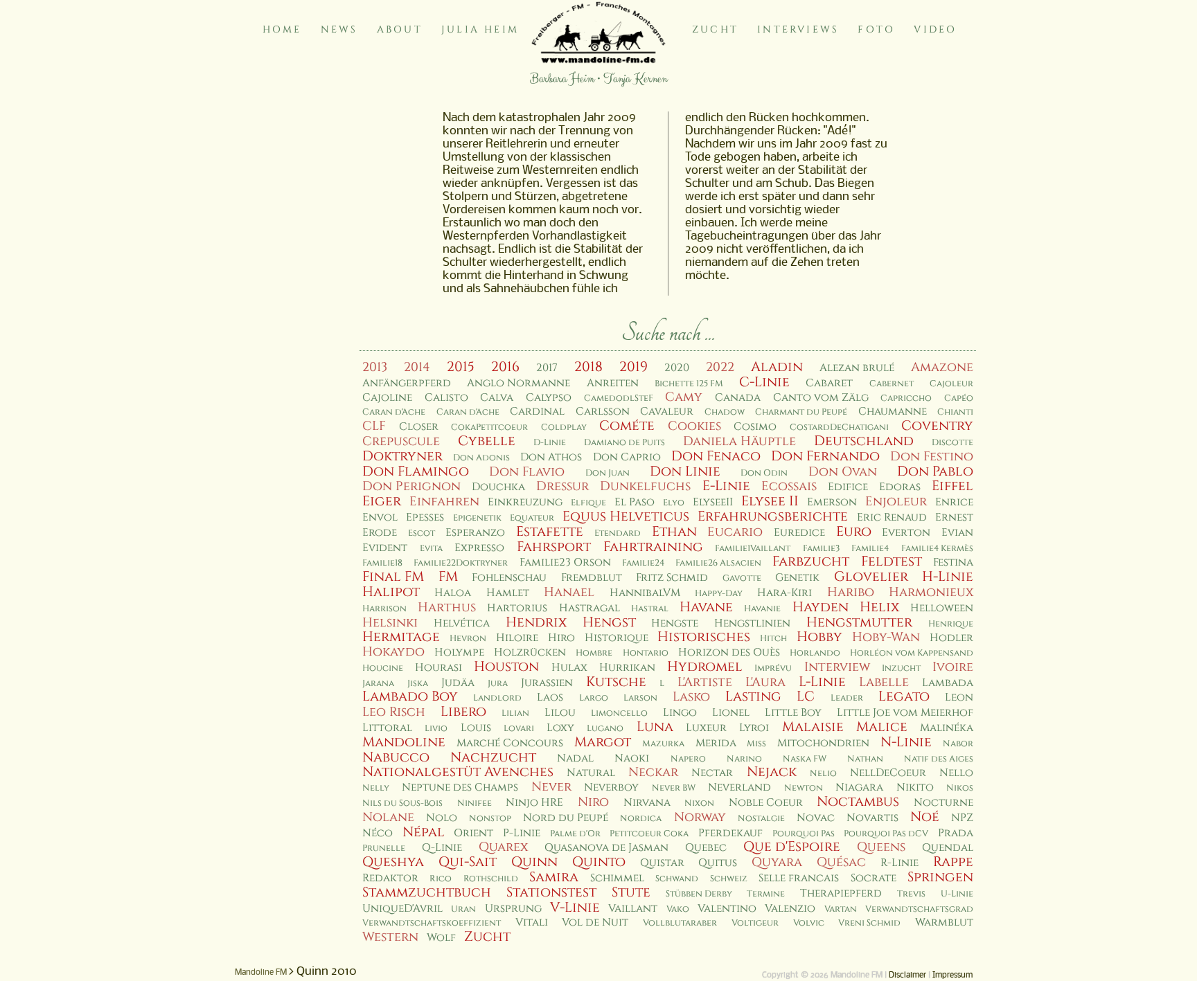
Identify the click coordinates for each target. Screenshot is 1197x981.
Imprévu (773, 668)
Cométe (627, 426)
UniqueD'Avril (402, 908)
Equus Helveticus (625, 516)
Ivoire (952, 667)
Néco (377, 833)
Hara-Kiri (784, 593)
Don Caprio (627, 457)
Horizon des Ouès (729, 652)
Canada (738, 397)
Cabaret (829, 383)
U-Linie (957, 894)
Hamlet (507, 593)
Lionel (731, 712)
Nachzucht (493, 757)
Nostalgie (761, 819)
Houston (506, 667)
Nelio (823, 774)
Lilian (515, 713)
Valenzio (790, 908)
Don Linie (685, 471)
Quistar (662, 863)
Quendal (947, 847)
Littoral (387, 728)
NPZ (962, 818)
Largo (593, 698)
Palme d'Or (575, 834)
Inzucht (901, 668)
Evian (957, 532)
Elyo (673, 503)
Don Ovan (842, 471)
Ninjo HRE (534, 802)
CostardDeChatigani (839, 427)
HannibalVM (645, 593)
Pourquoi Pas (803, 834)
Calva (496, 397)
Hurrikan (627, 667)
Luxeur (706, 728)
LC (806, 696)
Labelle (884, 682)
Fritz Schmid (672, 577)
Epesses (425, 517)
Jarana (378, 684)
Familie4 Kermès (937, 549)
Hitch (773, 639)
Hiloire (517, 638)
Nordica (641, 819)
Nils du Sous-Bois (402, 803)
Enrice (954, 502)
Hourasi (438, 667)
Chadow (724, 412)
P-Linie (521, 833)
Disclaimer (907, 975)
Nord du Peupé (565, 818)
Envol (380, 517)
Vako (677, 909)
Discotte (952, 443)
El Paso (634, 502)
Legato (904, 696)
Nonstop (490, 819)
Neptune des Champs (460, 787)
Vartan (840, 909)
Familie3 (821, 549)
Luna (655, 727)
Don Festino (931, 456)
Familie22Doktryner (461, 563)
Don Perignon (411, 486)
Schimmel (617, 878)
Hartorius (517, 608)
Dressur (562, 486)
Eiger (381, 501)
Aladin (777, 367)
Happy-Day (719, 594)
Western (390, 937)
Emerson (832, 502)
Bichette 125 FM (689, 384)
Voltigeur (755, 923)
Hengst (609, 622)
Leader (847, 698)
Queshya (393, 862)
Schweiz (728, 879)
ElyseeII (713, 502)
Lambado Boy (410, 696)
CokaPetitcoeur (489, 427)
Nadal (575, 758)
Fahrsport (554, 547)
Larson (640, 698)
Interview (837, 667)
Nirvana (647, 802)
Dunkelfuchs (645, 486)
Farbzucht (810, 561)
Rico (440, 879)
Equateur (532, 518)
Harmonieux (931, 592)
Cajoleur (951, 384)
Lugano (605, 729)
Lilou (560, 712)
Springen (940, 877)
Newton (803, 788)
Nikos (959, 788)
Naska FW (804, 759)
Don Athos (551, 457)
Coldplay (564, 427)
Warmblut (944, 922)
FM (448, 577)
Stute (631, 892)
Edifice (848, 487)
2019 (633, 367)
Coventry (937, 426)
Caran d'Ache (393, 412)
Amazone (942, 367)
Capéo (958, 398)
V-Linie (575, 908)
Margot (602, 742)
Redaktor (390, 878)
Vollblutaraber (680, 923)
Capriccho (906, 398)
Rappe (953, 862)
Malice (881, 727)
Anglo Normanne (518, 383)
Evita (431, 549)
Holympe (459, 652)
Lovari (519, 729)
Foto (876, 29)
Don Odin (764, 473)
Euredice (799, 532)
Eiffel (952, 486)
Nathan (865, 759)
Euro (853, 532)
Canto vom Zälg (821, 397)
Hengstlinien (752, 623)
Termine (766, 894)
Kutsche (616, 682)
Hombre (594, 653)
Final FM (393, 577)
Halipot (391, 592)
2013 (374, 367)
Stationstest (551, 892)
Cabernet (891, 384)
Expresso (479, 548)
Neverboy (611, 787)
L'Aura (765, 682)
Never (551, 786)
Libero (463, 712)
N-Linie (906, 742)
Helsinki (390, 622)
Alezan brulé (856, 368)
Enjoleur (896, 501)
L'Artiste (704, 682)
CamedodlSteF (618, 398)
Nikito (915, 787)
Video (935, 29)
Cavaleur (666, 411)
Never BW (673, 788)
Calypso (548, 397)
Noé (924, 817)
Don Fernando (825, 456)
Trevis (911, 894)
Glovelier (871, 577)
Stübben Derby (699, 894)
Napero (688, 759)
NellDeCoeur (888, 773)
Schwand (676, 879)
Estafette (549, 532)
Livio (436, 729)
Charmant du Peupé (801, 412)
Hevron (468, 639)
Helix (879, 607)
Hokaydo (393, 651)
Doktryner (402, 456)
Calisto (446, 397)
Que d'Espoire (791, 847)
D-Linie (549, 443)
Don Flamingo (415, 471)
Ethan (674, 532)
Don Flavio (527, 471)
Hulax (569, 667)
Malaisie (813, 727)
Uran (463, 909)
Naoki (631, 758)
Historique (616, 638)
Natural (591, 773)
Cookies (694, 426)
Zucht (715, 29)
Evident (384, 548)
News (339, 29)
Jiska (417, 684)
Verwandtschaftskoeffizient (431, 923)
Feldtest (891, 561)
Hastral (649, 609)
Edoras (900, 487)
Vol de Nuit (595, 922)
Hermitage (401, 637)
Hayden (820, 607)
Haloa (452, 593)
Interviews (798, 29)
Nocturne (943, 802)
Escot (421, 533)
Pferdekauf (730, 833)
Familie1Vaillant (752, 549)
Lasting (753, 696)
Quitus (717, 863)
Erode (379, 532)
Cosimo (755, 427)
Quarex (503, 847)
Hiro (561, 638)
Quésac (841, 862)
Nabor (958, 744)
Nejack (772, 772)
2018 (588, 367)
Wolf (441, 937)
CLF (374, 426)
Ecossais (789, 486)
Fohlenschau (509, 577)
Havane (706, 607)
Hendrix (536, 622)
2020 (676, 368)
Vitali (531, 922)
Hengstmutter (859, 622)
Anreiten (613, 383)
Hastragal (589, 608)
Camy (683, 397)
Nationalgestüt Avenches (457, 772)
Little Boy (793, 712)
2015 (461, 367)
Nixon (699, 803)
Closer (418, 427)
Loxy (560, 728)
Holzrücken (530, 652)
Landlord (497, 698)
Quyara (777, 862)
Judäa (458, 683)
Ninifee (474, 803)
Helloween (941, 608)
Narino (744, 759)
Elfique (588, 503)
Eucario (735, 532)
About (400, 29)
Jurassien (547, 683)
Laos (550, 697)
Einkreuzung (525, 502)
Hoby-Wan (886, 637)
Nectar (712, 773)
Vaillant (632, 908)
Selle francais (799, 878)
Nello (956, 773)
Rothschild (490, 879)
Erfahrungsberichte (773, 516)
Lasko (691, 696)
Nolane (388, 817)
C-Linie (764, 382)
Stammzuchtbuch (426, 892)
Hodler (951, 638)
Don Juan (607, 473)
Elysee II (770, 501)
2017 (547, 368)
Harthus (447, 607)
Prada (955, 833)
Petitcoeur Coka (649, 834)
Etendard (617, 533)
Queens (881, 847)
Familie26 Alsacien (718, 563)
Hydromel (705, 667)
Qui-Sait (467, 862)
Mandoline (403, 742)
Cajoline (387, 397)
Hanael (569, 592)
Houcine (382, 668)
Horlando (815, 653)
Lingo (680, 712)
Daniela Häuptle (739, 441)
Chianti (955, 412)
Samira (553, 877)
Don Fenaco (716, 456)
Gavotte (741, 578)
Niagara (859, 787)
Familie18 (382, 563)
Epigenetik (477, 518)
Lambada (947, 683)
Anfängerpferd (406, 383)
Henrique (950, 624)
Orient (473, 833)
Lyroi (754, 728)
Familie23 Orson (565, 562)
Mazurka (663, 744)
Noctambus (858, 802)
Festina (953, 562)
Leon (959, 697)
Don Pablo (935, 471)
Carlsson (603, 411)
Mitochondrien (823, 743)
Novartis (872, 818)
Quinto (599, 862)
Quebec (706, 847)
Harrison (384, 609)
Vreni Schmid (869, 923)
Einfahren (444, 501)
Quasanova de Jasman (606, 847)
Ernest (954, 517)
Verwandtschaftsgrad (919, 909)
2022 (720, 367)
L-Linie (822, 682)
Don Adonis (481, 458)
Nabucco (395, 757)
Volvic (808, 923)
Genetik (797, 577)
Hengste (674, 623)
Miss (756, 744)
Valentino (727, 908)
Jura (498, 684)
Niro (593, 802)
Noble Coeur (766, 802)
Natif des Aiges (938, 759)
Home (282, 29)
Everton (906, 532)
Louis (476, 728)
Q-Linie (442, 847)
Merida (715, 743)
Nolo (441, 818)
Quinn (534, 862)
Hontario (645, 653)
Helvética (462, 623)
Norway (700, 817)
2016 (505, 367)
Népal (423, 832)
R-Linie (899, 863)
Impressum (952, 975)
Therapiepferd (841, 893)
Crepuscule (401, 441)
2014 (417, 367)
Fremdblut (591, 577)
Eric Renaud (892, 517)
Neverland (739, 787)
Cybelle (486, 441)
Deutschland (864, 441)
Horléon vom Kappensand (911, 653)
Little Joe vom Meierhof (905, 712)
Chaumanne (892, 411)
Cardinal (537, 411)
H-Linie (947, 577)
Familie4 (870, 549)
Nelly (375, 788)
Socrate (873, 878)
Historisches (703, 637)
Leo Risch (393, 712)
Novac (816, 818)
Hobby (819, 637)
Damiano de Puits (624, 443)
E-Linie (726, 486)
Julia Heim (480, 29)
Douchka (498, 487)
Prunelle (383, 848)
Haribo (850, 592)
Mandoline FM (261, 973)
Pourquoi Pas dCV (886, 834)
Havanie (762, 609)
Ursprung (513, 908)
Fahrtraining (653, 547)
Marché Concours (509, 743)
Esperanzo (475, 532)
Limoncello (619, 713)
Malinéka (946, 728)
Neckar (653, 772)
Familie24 (643, 563)
